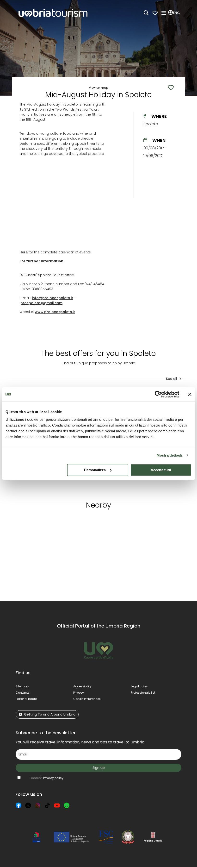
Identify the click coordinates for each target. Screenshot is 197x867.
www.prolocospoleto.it (55, 311)
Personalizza (95, 470)
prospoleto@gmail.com (41, 303)
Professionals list (143, 693)
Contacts (23, 693)
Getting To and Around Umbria (49, 714)
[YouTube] (57, 805)
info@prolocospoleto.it (52, 297)
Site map (22, 686)
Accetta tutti (161, 470)
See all (172, 378)
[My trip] (155, 13)
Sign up (98, 767)
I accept (46, 778)
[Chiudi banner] (189, 394)
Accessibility (82, 686)
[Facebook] (18, 805)
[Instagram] (38, 805)
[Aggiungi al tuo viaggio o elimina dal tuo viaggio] (51, 522)
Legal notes (139, 686)
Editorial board (26, 699)
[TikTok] (47, 805)
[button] (174, 13)
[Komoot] (66, 805)
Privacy (78, 693)
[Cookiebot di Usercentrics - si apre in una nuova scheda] (158, 394)
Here (23, 252)
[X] (28, 805)
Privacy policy (53, 778)
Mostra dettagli (169, 455)
